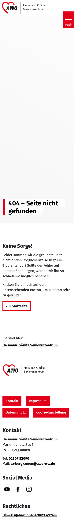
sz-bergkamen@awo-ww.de (33, 464)
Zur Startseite (17, 306)
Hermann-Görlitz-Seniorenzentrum (30, 345)
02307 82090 (19, 458)
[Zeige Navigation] (68, 17)
